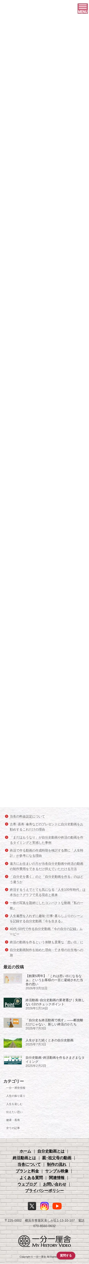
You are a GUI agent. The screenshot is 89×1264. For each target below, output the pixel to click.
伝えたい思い (14, 1112)
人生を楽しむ (14, 1103)
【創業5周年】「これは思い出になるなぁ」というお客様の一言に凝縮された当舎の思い (54, 980)
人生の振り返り (15, 1095)
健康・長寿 (13, 1120)
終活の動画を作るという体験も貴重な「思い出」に (46, 942)
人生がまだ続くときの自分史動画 (49, 1040)
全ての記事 (13, 1128)
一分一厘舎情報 (15, 1087)
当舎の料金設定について (27, 816)
